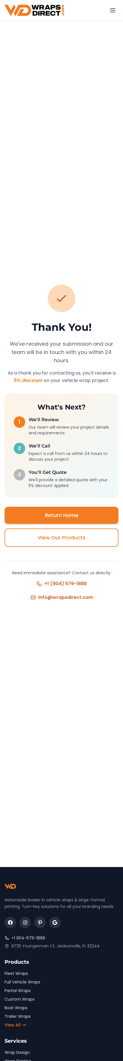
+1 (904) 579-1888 (65, 583)
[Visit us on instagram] (25, 922)
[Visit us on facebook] (10, 922)
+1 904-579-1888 (28, 938)
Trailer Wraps (18, 1016)
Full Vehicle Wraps (22, 982)
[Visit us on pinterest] (40, 922)
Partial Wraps (18, 990)
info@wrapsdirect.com (65, 597)
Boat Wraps (16, 1008)
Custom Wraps (20, 999)
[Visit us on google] (55, 922)
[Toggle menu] (112, 10)
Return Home (61, 515)
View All (13, 1025)
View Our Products (62, 537)
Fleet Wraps (16, 973)
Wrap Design (17, 1052)
